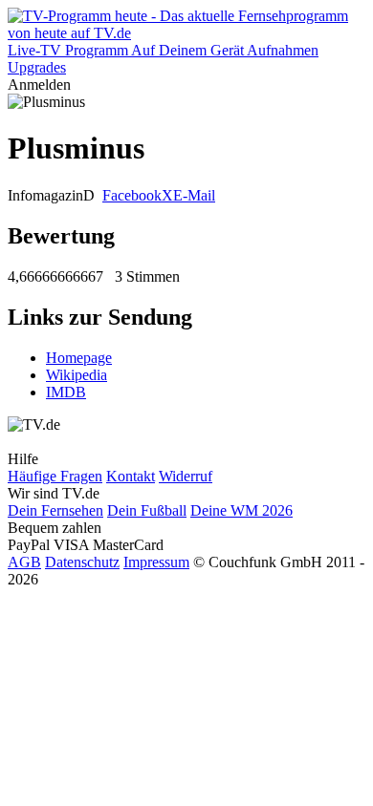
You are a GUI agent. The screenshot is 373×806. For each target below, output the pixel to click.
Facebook (132, 195)
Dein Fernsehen (55, 510)
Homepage (79, 358)
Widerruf (185, 476)
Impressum (156, 562)
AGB (24, 562)
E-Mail (194, 195)
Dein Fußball (146, 510)
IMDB (66, 392)
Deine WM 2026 (241, 510)
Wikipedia (76, 375)
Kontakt (130, 476)
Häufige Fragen (55, 476)
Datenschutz (82, 562)
